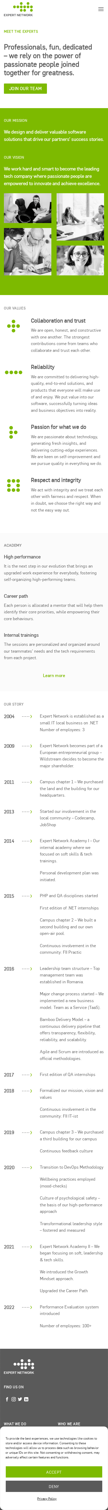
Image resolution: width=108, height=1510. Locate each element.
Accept (54, 1471)
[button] (101, 9)
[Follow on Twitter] (20, 1399)
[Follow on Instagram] (14, 1399)
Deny (54, 1486)
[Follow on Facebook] (7, 1399)
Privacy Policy (47, 1498)
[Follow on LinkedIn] (26, 1399)
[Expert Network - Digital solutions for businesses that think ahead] (18, 9)
